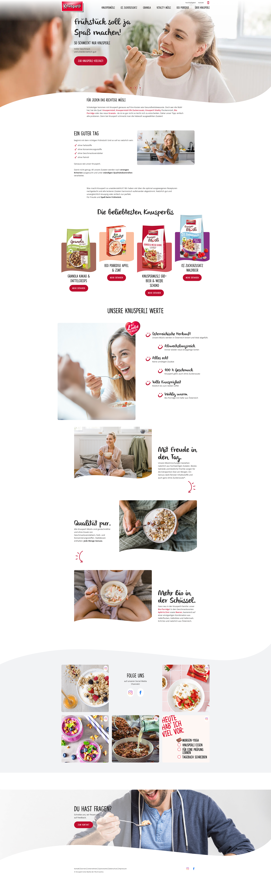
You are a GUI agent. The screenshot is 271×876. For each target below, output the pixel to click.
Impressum (123, 869)
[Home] (72, 7)
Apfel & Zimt (163, 612)
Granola (112, 113)
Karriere (83, 869)
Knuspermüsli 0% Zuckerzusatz (130, 110)
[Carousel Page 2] (135, 87)
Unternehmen (92, 869)
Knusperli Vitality (153, 110)
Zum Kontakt (83, 825)
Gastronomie (103, 869)
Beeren (179, 612)
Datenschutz (113, 869)
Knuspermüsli (108, 110)
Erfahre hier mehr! (88, 62)
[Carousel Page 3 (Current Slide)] (140, 87)
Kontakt (201, 3)
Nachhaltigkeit (190, 3)
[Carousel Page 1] (130, 87)
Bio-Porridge (163, 609)
